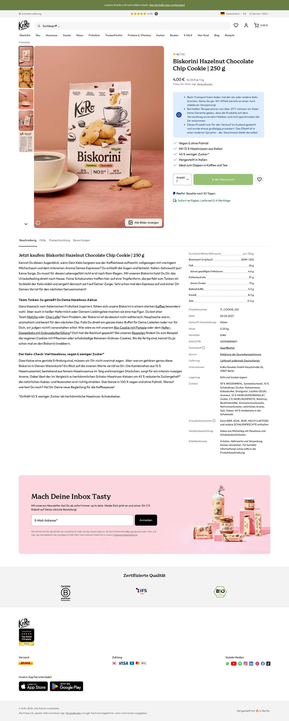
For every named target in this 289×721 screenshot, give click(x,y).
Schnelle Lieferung (31, 13)
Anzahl (180, 177)
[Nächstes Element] (26, 224)
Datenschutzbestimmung (125, 534)
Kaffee (160, 306)
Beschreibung (27, 240)
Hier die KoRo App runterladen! (167, 4)
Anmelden (146, 520)
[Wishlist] (236, 25)
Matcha (32, 317)
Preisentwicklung (59, 240)
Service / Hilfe (259, 13)
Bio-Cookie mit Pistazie (130, 327)
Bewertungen (81, 240)
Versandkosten (205, 84)
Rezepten (138, 333)
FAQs (43, 240)
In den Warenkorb (223, 179)
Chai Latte (53, 317)
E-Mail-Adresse (46, 520)
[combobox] (132, 26)
